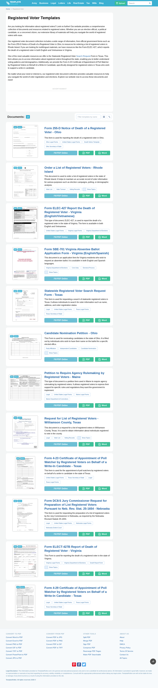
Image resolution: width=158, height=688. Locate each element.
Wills (94, 3)
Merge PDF (87, 641)
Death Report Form (96, 563)
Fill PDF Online (61, 153)
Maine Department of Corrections (57, 399)
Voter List (49, 189)
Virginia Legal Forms (75, 231)
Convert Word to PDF (14, 637)
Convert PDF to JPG (54, 637)
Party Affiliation (51, 348)
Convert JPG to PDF (14, 658)
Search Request (83, 56)
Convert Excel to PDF (14, 641)
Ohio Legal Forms (52, 142)
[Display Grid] (104, 117)
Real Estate (78, 3)
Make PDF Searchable (92, 655)
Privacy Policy (125, 648)
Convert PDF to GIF (54, 644)
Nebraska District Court (54, 528)
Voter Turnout (60, 189)
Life (69, 3)
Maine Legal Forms (82, 394)
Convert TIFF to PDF (14, 651)
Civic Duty (75, 268)
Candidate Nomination (88, 348)
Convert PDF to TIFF (54, 648)
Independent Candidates (68, 348)
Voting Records (75, 189)
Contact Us (124, 655)
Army (34, 3)
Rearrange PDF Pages (92, 651)
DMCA (122, 644)
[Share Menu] (153, 661)
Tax (88, 3)
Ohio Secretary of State (53, 146)
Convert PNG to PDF (14, 644)
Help (121, 641)
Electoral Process (89, 268)
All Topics (123, 658)
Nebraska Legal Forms (83, 523)
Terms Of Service (126, 651)
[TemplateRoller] (13, 3)
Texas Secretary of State (54, 314)
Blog (101, 3)
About (122, 637)
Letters (61, 3)
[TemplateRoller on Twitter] (84, 664)
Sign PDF (87, 644)
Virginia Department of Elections (97, 231)
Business (43, 3)
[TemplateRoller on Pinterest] (74, 664)
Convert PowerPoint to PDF (16, 655)
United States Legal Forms (71, 142)
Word (104, 153)
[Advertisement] (59, 97)
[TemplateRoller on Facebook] (79, 664)
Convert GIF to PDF (13, 648)
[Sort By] (109, 117)
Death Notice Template (91, 142)
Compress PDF (89, 648)
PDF (88, 153)
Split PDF (86, 637)
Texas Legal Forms (82, 309)
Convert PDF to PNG (54, 641)
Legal (53, 3)
